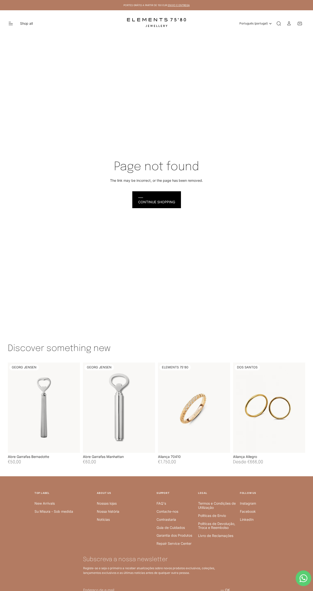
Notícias (103, 519)
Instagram (248, 503)
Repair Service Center (173, 543)
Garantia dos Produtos (174, 535)
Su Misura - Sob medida (53, 511)
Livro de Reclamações (215, 536)
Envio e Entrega (179, 5)
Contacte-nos (167, 511)
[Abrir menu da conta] (289, 23)
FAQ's (161, 503)
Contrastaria (166, 519)
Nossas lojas (107, 503)
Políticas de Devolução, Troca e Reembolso (216, 526)
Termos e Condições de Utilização (217, 505)
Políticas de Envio (212, 515)
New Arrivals (44, 503)
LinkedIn (247, 519)
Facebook (248, 511)
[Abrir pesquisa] (278, 23)
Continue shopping (156, 202)
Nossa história (108, 511)
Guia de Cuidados (170, 527)
